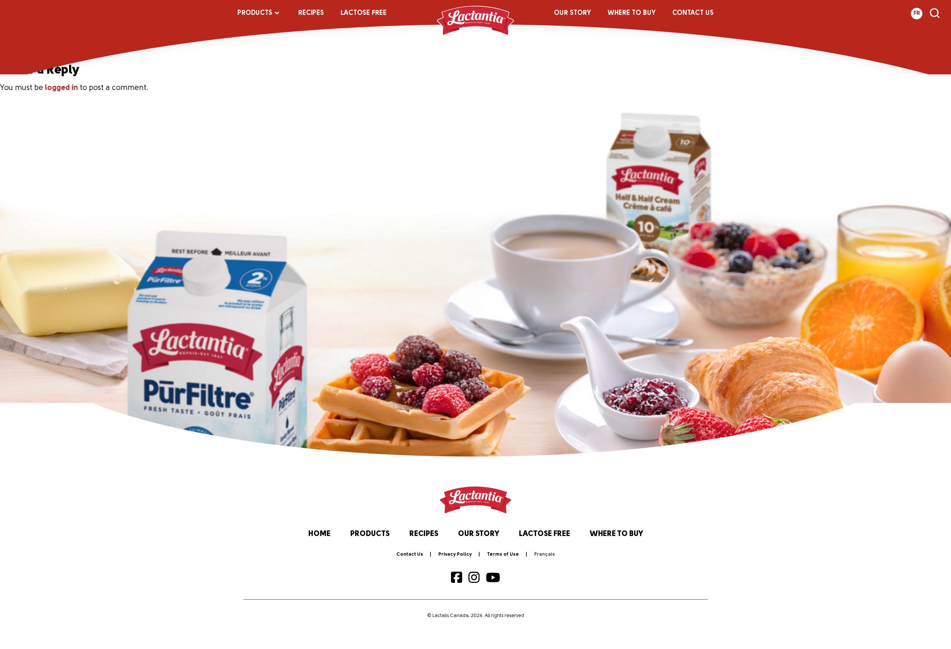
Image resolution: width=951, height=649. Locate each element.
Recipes (311, 13)
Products (254, 13)
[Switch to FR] (544, 554)
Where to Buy (632, 13)
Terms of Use (503, 554)
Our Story (572, 13)
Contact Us (693, 13)
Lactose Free (364, 13)
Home (319, 534)
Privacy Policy (455, 554)
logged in (61, 88)
